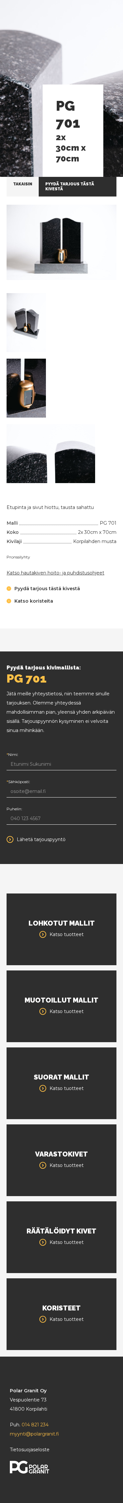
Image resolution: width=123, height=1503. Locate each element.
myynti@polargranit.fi (34, 1434)
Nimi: (12, 754)
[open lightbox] (61, 242)
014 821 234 (35, 1425)
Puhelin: (14, 808)
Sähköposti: (18, 781)
